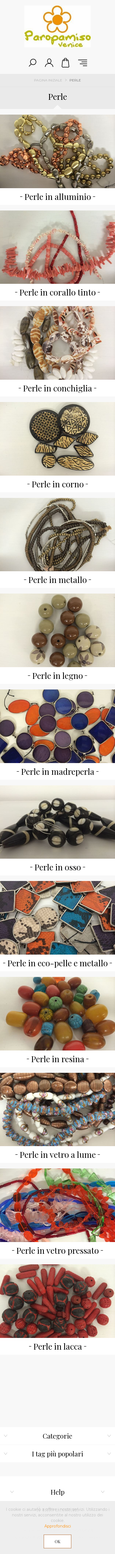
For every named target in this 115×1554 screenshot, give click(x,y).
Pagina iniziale (48, 80)
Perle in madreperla (57, 771)
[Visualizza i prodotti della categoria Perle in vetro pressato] (57, 1205)
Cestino (66, 62)
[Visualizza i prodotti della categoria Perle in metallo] (57, 535)
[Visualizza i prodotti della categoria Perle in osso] (57, 822)
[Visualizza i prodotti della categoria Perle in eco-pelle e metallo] (57, 918)
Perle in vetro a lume (58, 1154)
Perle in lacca (57, 1346)
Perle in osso (57, 867)
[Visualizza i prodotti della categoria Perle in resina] (57, 1013)
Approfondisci (57, 1526)
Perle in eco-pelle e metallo (57, 963)
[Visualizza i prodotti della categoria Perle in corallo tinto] (57, 247)
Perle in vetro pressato (57, 1250)
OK (57, 1541)
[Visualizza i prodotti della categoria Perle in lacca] (57, 1301)
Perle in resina (57, 1058)
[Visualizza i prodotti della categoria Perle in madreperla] (57, 726)
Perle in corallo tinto (57, 292)
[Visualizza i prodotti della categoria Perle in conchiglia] (57, 343)
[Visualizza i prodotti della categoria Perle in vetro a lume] (57, 1109)
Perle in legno (57, 675)
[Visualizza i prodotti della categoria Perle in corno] (57, 439)
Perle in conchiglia (57, 388)
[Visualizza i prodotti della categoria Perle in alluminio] (57, 151)
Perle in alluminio (57, 196)
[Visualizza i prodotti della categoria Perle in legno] (57, 630)
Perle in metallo (57, 579)
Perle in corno (58, 484)
